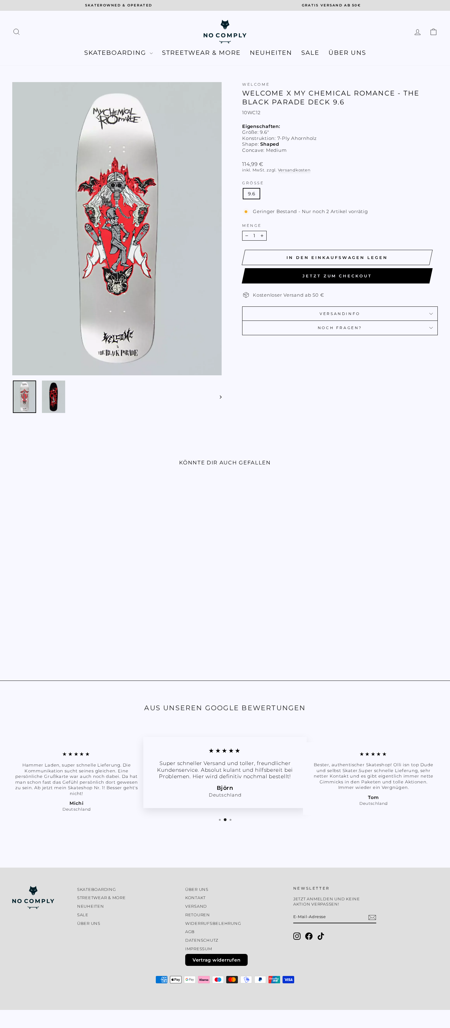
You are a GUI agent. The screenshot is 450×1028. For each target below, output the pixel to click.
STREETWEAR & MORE (201, 52)
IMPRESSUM (198, 949)
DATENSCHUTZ (201, 940)
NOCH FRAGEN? (340, 327)
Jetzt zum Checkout (337, 275)
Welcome (256, 84)
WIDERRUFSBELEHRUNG (213, 923)
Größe (253, 183)
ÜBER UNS (347, 52)
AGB (190, 931)
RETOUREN (197, 915)
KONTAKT (195, 897)
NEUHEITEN (271, 52)
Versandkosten (294, 170)
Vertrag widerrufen (217, 960)
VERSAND (196, 906)
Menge (252, 225)
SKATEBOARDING (116, 52)
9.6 (251, 194)
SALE (310, 52)
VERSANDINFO (340, 313)
